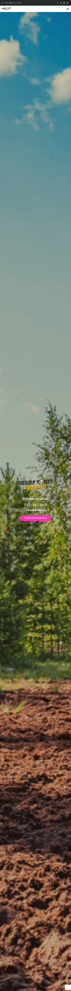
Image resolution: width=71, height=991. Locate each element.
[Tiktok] (67, 3)
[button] (67, 8)
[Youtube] (64, 3)
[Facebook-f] (57, 3)
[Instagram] (60, 3)
